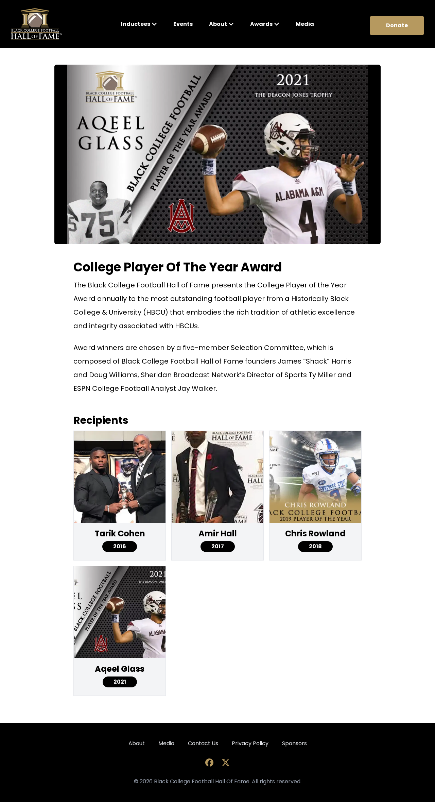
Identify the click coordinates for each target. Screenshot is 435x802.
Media (305, 24)
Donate (397, 25)
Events (183, 24)
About (218, 24)
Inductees (135, 24)
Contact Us (203, 743)
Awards (261, 24)
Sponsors (294, 743)
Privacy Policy (250, 743)
